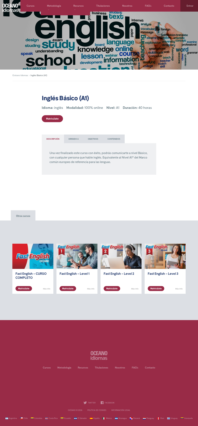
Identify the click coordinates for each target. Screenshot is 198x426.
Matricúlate (52, 119)
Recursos (78, 6)
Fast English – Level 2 (119, 273)
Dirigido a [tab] (74, 139)
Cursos (31, 6)
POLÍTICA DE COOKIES (96, 410)
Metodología (54, 6)
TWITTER (92, 403)
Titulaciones (103, 6)
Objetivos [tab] (93, 139)
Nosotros (127, 6)
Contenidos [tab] (114, 139)
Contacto (169, 6)
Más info (46, 289)
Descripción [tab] (52, 139)
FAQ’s (148, 6)
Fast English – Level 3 (163, 273)
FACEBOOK (109, 403)
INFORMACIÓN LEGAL (120, 410)
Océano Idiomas (20, 76)
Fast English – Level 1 (75, 273)
